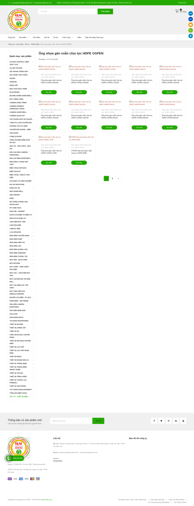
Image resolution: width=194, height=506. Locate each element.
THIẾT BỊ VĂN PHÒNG (18, 386)
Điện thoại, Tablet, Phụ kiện (20, 176)
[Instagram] (169, 421)
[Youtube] (183, 421)
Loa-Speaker (15, 232)
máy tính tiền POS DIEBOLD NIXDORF (17, 292)
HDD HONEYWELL (16, 191)
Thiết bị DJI (14, 331)
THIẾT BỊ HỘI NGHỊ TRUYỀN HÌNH (20, 342)
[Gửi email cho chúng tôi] (191, 24)
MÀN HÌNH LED (15, 246)
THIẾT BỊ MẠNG (15, 356)
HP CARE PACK (15, 208)
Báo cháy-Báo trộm (18, 89)
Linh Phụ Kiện (15, 225)
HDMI (12, 198)
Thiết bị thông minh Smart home (18, 368)
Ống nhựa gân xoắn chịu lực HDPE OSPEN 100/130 (81, 116)
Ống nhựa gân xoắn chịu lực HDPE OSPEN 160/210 (142, 81)
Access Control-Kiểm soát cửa (19, 63)
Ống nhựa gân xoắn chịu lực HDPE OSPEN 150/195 (172, 81)
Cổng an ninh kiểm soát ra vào (20, 141)
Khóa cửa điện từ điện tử (21, 215)
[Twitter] (161, 421)
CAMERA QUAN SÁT (17, 116)
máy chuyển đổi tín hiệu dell (20, 280)
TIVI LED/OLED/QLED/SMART (21, 389)
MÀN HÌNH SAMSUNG (18, 253)
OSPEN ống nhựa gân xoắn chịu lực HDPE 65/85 (81, 152)
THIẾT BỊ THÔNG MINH (18, 363)
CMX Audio (14, 133)
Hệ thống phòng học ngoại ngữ (19, 203)
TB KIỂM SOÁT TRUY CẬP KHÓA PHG (132, 500)
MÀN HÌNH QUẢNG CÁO (19, 249)
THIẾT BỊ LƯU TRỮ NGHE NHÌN (19, 352)
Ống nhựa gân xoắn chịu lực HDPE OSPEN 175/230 (111, 81)
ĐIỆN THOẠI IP (15, 171)
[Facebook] (154, 421)
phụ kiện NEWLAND (17, 310)
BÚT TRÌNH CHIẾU (16, 99)
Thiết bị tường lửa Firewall (18, 381)
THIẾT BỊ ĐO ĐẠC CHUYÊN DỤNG (20, 336)
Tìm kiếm (105, 11)
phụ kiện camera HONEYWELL (17, 305)
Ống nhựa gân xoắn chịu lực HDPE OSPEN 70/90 (51, 152)
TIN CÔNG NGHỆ (180, 502)
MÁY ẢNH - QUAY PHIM (18, 260)
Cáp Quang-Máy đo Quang (21, 119)
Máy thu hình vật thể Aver (19, 286)
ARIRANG (13, 82)
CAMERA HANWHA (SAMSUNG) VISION (17, 107)
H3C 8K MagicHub (17, 184)
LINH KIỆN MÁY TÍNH (17, 222)
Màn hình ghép (16, 239)
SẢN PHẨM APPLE (16, 317)
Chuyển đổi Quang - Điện (20, 129)
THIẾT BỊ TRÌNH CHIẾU (18, 376)
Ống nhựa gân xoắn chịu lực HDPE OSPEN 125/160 (51, 116)
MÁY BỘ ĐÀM (15, 263)
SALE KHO (14, 314)
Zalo (190, 13)
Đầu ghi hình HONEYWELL (20, 158)
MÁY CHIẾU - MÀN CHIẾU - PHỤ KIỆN (20, 268)
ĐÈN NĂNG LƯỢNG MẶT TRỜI (19, 163)
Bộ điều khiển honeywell (21, 96)
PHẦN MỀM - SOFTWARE (19, 301)
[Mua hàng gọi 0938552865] (191, 30)
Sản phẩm (20, 44)
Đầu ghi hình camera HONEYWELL (19, 153)
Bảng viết (14, 85)
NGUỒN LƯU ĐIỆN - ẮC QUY (20, 297)
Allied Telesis (16, 68)
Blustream (14, 92)
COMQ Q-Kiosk (16, 136)
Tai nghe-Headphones (19, 321)
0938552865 (57, 461)
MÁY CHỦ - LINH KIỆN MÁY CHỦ (20, 274)
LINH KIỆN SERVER (157, 500)
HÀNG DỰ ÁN (15, 188)
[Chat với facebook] (190, 19)
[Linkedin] (176, 421)
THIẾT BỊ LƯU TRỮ (17, 347)
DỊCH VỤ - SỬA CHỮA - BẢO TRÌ (20, 147)
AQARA (12, 78)
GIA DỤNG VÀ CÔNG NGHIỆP (20, 181)
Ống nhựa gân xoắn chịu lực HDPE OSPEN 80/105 (142, 116)
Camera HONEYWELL (18, 112)
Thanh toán (182, 3)
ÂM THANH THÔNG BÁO (19, 71)
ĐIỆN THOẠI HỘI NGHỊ (18, 168)
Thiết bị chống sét (18, 328)
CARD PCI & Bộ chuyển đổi (21, 123)
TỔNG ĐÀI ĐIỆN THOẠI (18, 393)
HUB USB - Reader (17, 211)
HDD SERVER (15, 195)
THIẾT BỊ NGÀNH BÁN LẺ (19, 360)
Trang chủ (11, 44)
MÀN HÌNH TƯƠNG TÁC (19, 256)
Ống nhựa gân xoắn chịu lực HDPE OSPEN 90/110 (111, 116)
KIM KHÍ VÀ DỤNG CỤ (18, 218)
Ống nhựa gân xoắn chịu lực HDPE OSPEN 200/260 (81, 81)
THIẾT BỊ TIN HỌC (16, 373)
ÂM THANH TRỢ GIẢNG (19, 75)
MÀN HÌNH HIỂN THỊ (17, 242)
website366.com (46, 499)
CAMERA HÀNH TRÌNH (18, 103)
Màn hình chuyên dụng (19, 235)
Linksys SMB (15, 229)
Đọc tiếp (49, 92)
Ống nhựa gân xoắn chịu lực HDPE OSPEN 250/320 (51, 81)
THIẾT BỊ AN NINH (16, 324)
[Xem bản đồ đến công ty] (190, 36)
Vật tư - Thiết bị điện (32, 44)
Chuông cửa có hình (19, 126)
